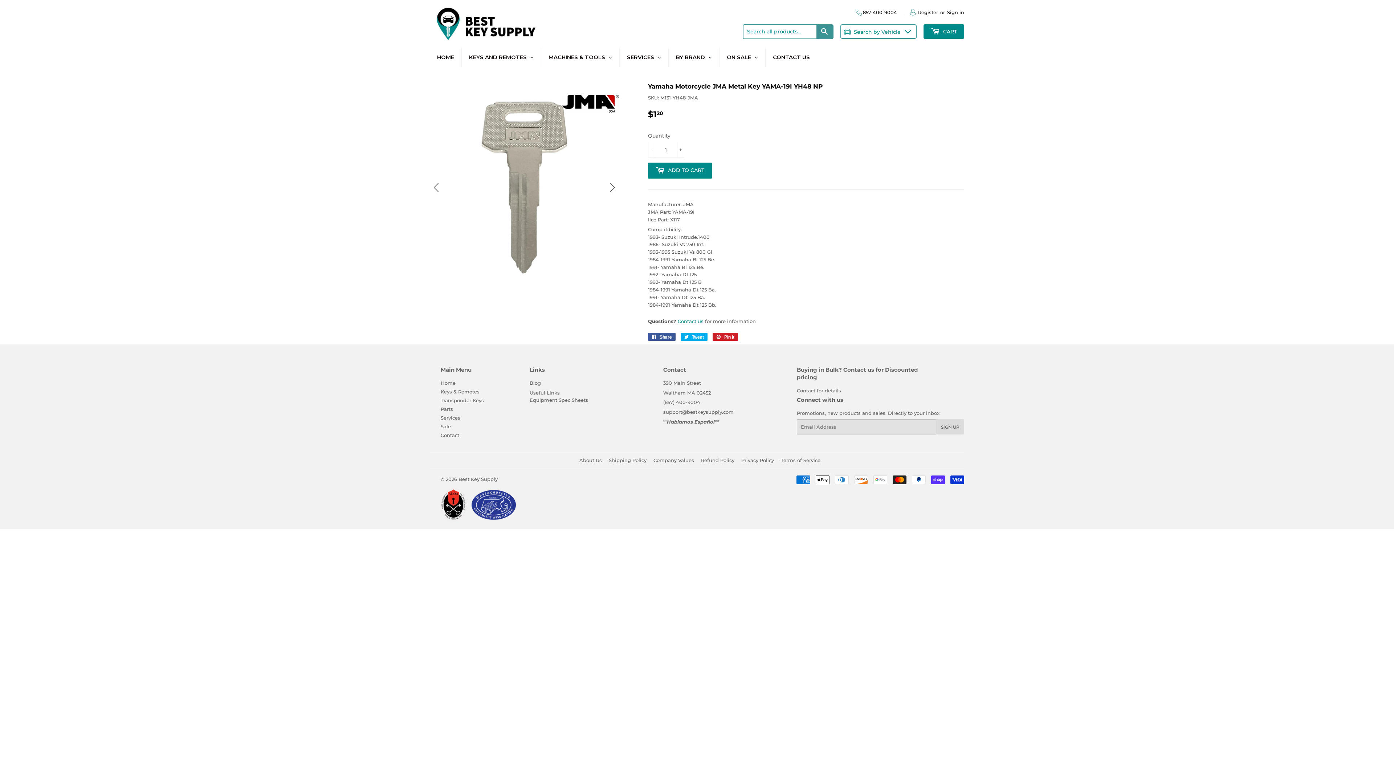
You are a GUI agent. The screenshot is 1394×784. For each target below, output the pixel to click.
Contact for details (819, 390)
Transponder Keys (462, 400)
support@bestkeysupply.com (698, 412)
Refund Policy (717, 460)
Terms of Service (800, 460)
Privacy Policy (757, 460)
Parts (447, 409)
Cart (949, 31)
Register (928, 12)
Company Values (673, 460)
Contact (450, 435)
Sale (446, 426)
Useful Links (545, 393)
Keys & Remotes (460, 392)
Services (450, 418)
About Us (590, 460)
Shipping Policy (628, 460)
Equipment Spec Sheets (559, 400)
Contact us (691, 321)
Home (448, 383)
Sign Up (950, 427)
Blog (535, 383)
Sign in (955, 12)
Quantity (659, 135)
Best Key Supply (478, 479)
